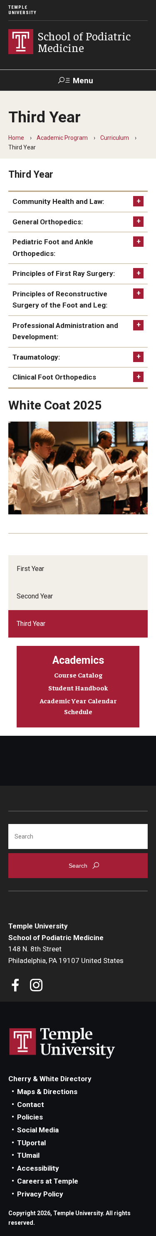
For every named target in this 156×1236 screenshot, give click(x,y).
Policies (30, 1117)
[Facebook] (15, 986)
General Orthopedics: (47, 222)
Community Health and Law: (58, 201)
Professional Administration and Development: (65, 331)
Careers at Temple (47, 1181)
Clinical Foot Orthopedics (54, 377)
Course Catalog (78, 674)
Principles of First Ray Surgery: (63, 273)
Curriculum (114, 137)
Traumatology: (36, 357)
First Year (30, 569)
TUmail (28, 1155)
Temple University (22, 10)
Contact (30, 1104)
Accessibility (38, 1168)
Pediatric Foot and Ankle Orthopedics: (52, 248)
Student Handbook (78, 687)
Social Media (38, 1130)
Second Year (35, 596)
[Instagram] (36, 986)
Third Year (31, 624)
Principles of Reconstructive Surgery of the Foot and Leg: (59, 300)
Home (16, 137)
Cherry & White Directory (50, 1079)
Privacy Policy (40, 1194)
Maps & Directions (47, 1091)
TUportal (31, 1143)
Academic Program (62, 137)
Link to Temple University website (62, 1043)
